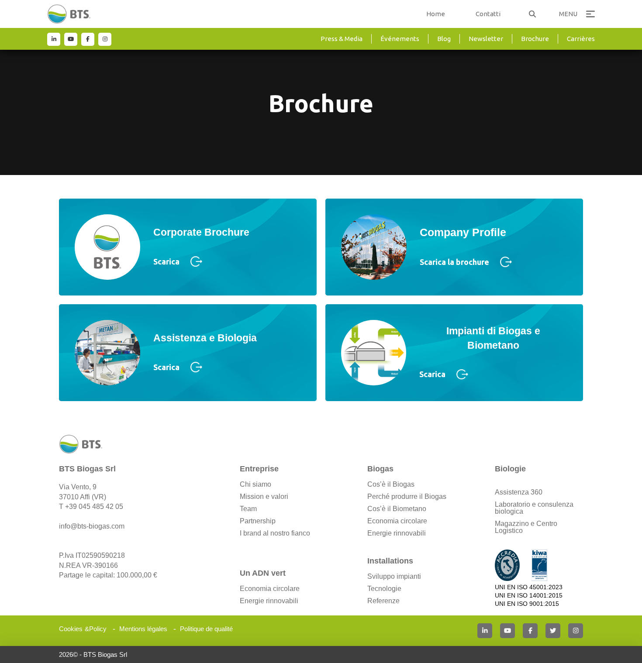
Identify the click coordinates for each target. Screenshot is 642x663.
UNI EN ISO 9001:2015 (527, 603)
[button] (532, 13)
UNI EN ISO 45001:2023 (529, 587)
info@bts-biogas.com (91, 526)
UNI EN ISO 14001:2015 (529, 595)
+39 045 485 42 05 (94, 506)
